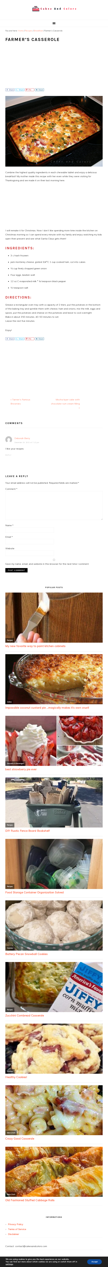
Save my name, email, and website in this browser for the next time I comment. (47, 563)
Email (9, 536)
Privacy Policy (15, 1224)
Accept (94, 1261)
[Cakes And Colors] (54, 13)
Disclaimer (13, 1234)
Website (9, 548)
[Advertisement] (54, 67)
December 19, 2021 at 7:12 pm (26, 442)
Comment (11, 488)
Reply (8, 455)
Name (9, 525)
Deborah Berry (22, 438)
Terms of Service (17, 1229)
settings (9, 1264)
